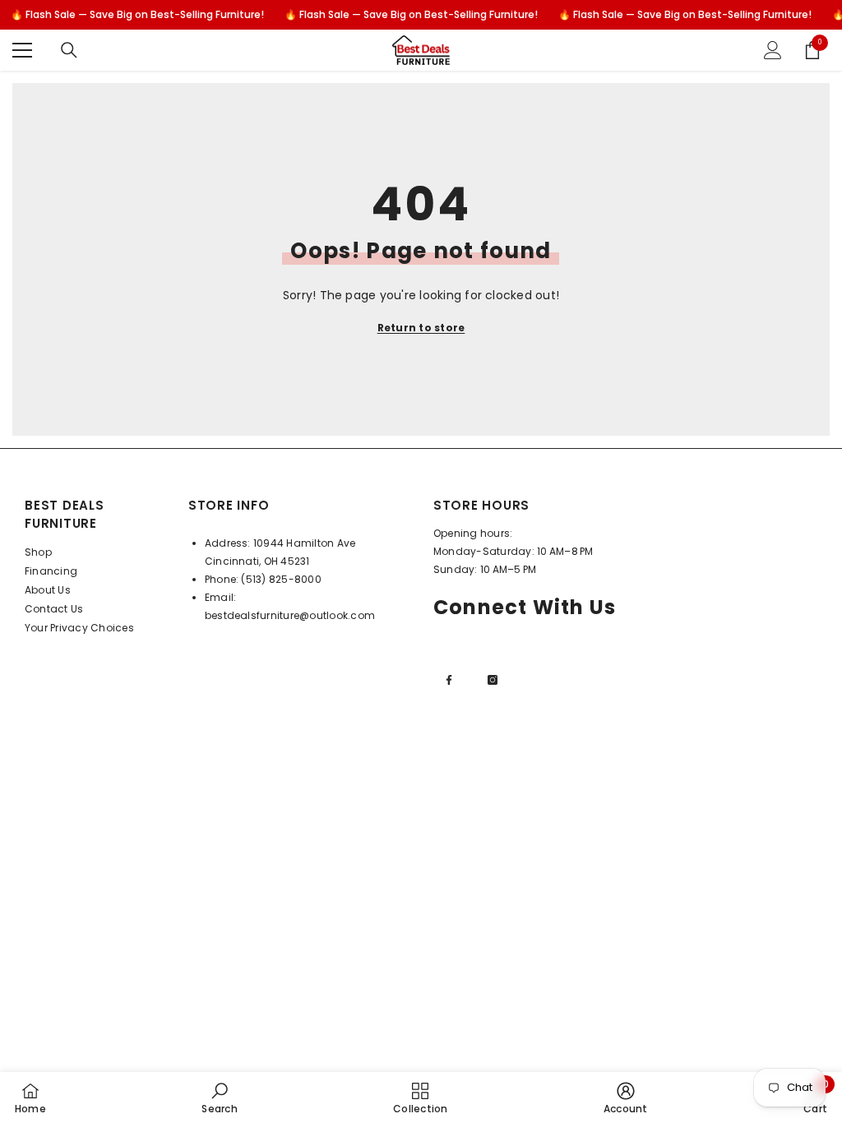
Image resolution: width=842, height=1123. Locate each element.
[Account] (773, 50)
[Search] (69, 50)
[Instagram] (492, 680)
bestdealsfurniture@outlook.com (290, 615)
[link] (219, 1097)
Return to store (421, 328)
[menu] (22, 50)
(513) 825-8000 (281, 579)
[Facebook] (449, 680)
